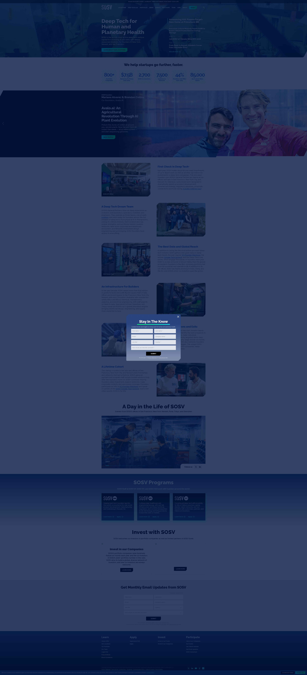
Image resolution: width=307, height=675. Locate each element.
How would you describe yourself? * (143, 348)
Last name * (159, 331)
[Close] (178, 317)
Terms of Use (162, 357)
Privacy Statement (152, 357)
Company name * (160, 336)
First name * (136, 331)
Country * (158, 342)
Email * (134, 336)
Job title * (135, 342)
